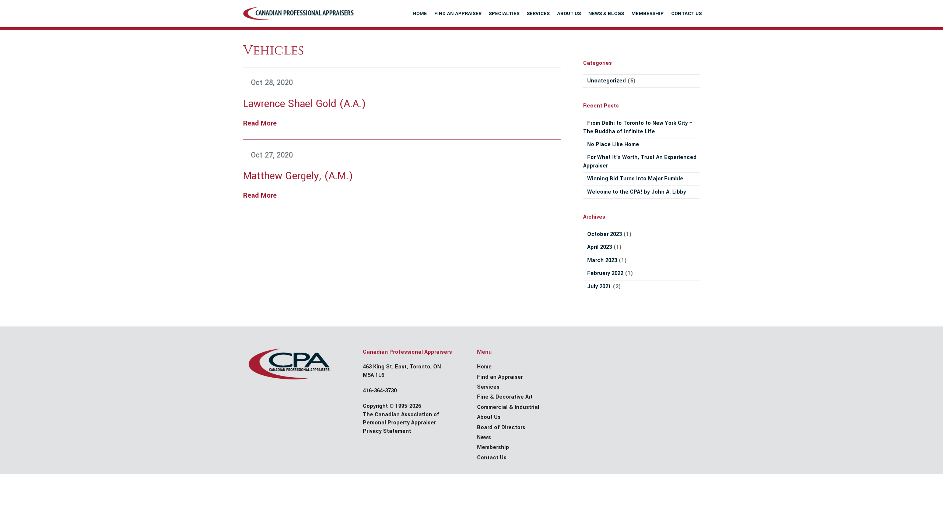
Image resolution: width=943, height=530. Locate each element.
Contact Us (491, 458)
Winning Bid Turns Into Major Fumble (635, 179)
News (484, 437)
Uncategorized (606, 81)
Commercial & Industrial (508, 407)
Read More (260, 123)
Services (488, 387)
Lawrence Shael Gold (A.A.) (304, 104)
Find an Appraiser (500, 377)
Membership (493, 447)
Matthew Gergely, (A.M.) (298, 176)
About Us (489, 417)
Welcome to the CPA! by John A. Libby (636, 192)
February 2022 (605, 273)
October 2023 (604, 234)
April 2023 (599, 247)
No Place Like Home (613, 144)
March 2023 (602, 260)
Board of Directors (501, 427)
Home (484, 367)
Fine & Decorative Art (505, 397)
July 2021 (599, 286)
